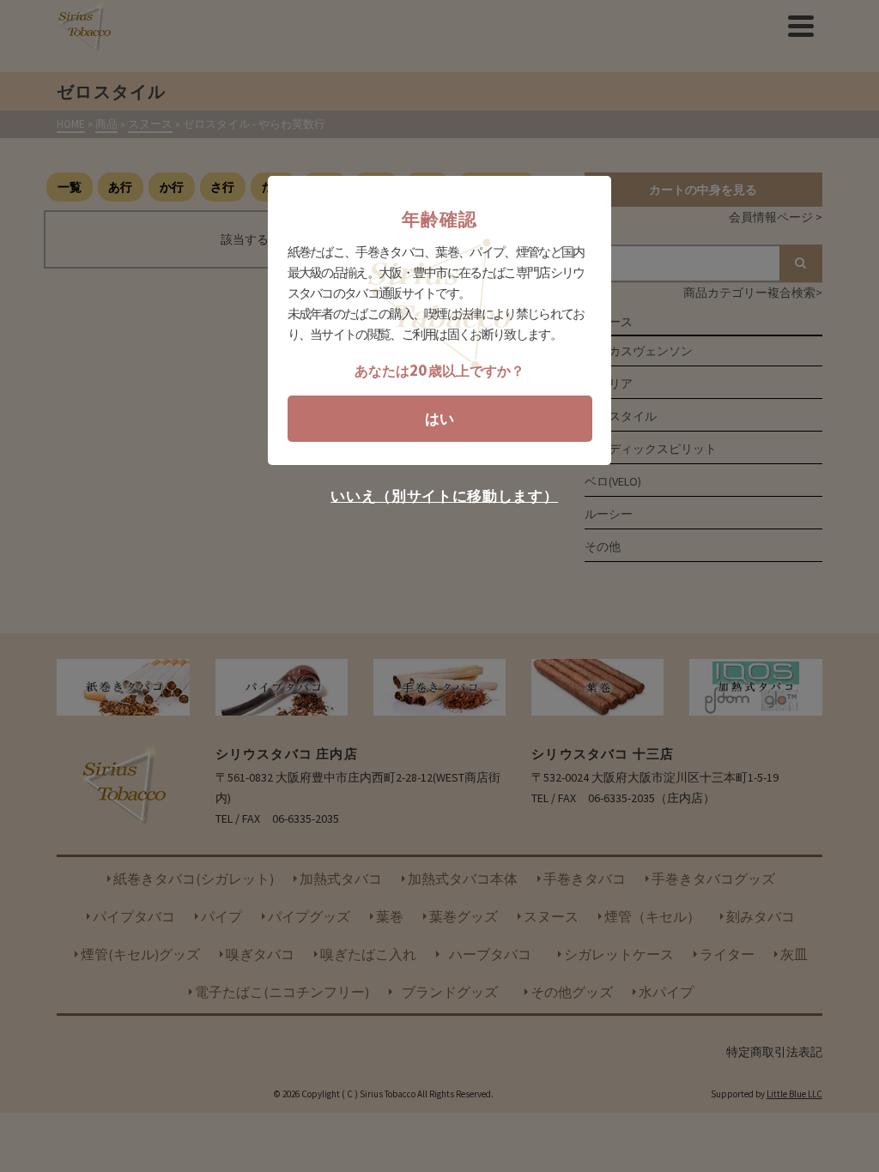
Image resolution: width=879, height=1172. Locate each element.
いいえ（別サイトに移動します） (444, 496)
